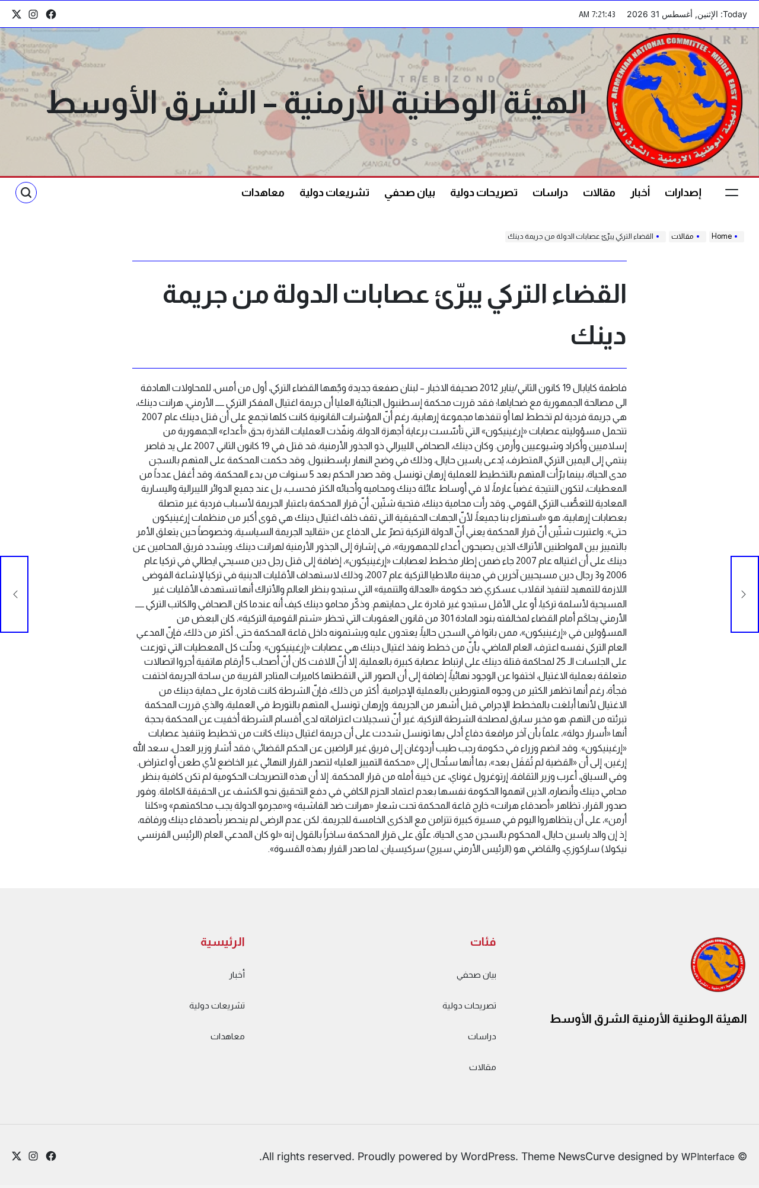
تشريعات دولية (334, 192)
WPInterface (708, 1156)
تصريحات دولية (484, 192)
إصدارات (683, 192)
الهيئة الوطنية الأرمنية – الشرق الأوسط (316, 102)
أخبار (640, 192)
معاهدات (263, 192)
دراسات (550, 192)
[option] (729, 1178)
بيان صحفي (409, 192)
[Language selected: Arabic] (729, 1176)
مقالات (599, 192)
